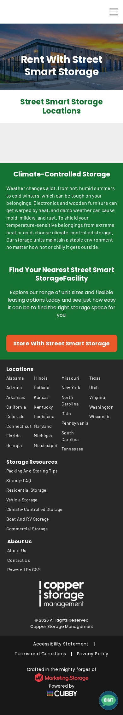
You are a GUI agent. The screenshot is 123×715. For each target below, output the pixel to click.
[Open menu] (113, 12)
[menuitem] (20, 378)
